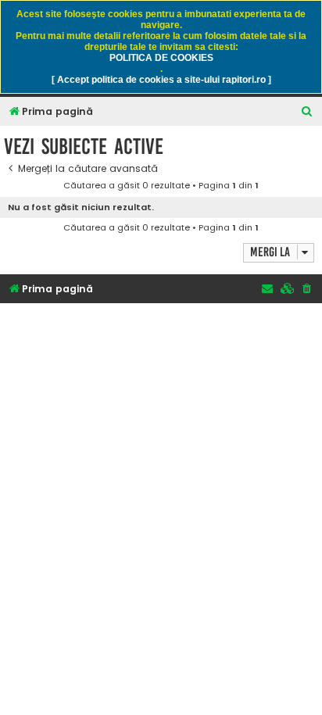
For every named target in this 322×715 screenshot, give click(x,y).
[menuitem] (307, 112)
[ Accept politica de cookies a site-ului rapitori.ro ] (161, 79)
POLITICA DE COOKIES (161, 57)
